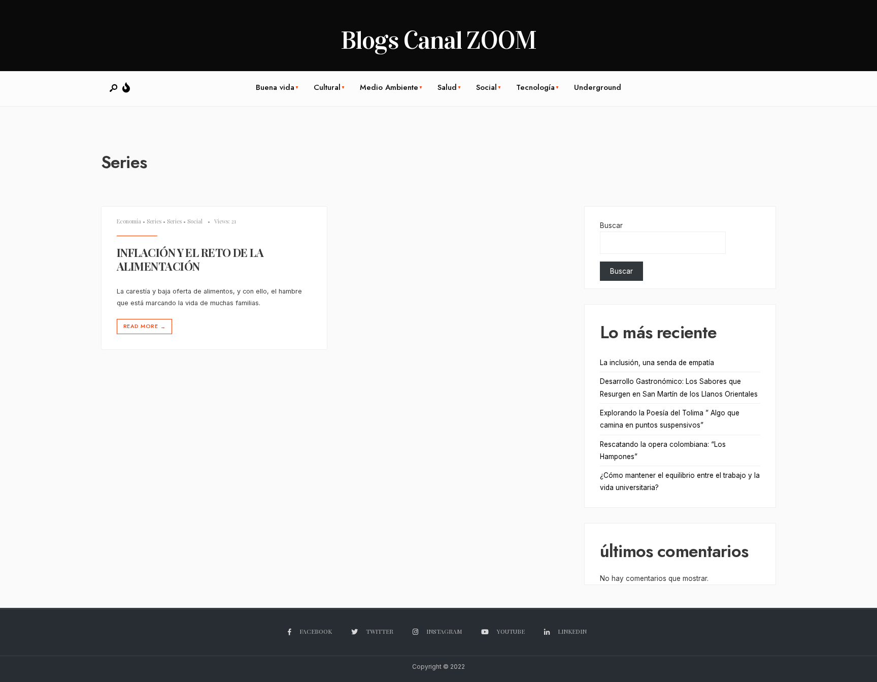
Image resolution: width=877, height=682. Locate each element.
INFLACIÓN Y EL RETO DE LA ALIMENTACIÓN (190, 259)
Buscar (611, 225)
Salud (447, 87)
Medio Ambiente (389, 87)
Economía (129, 221)
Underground (597, 87)
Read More (144, 326)
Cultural (327, 87)
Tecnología (535, 87)
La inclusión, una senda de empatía (657, 363)
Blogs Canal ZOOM (438, 40)
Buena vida (275, 87)
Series (154, 221)
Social (486, 87)
